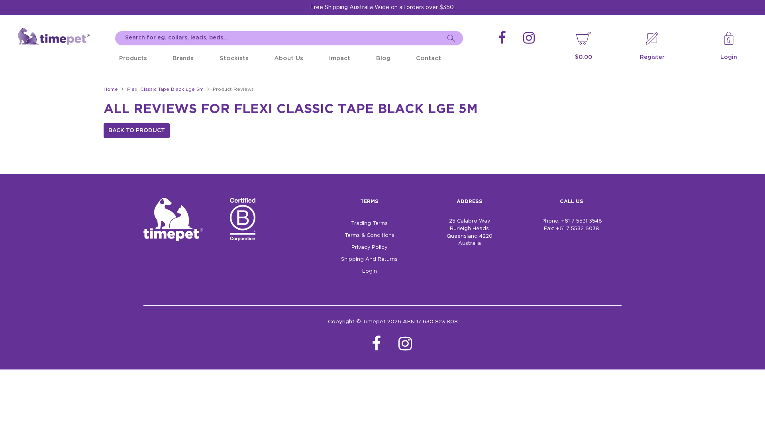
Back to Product (136, 130)
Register (652, 57)
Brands (183, 58)
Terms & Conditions (369, 235)
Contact (428, 58)
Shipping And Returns (369, 259)
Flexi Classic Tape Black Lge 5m (165, 89)
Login (728, 57)
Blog (383, 58)
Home (111, 89)
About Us (288, 58)
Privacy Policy (369, 247)
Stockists (234, 58)
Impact (339, 58)
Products (133, 58)
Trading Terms (369, 223)
